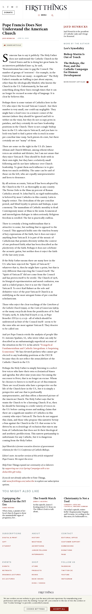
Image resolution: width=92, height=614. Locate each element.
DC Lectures (8, 579)
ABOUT (36, 533)
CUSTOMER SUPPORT (70, 542)
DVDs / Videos (38, 583)
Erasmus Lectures (11, 574)
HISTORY (36, 537)
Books (35, 574)
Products (37, 570)
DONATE (8, 12)
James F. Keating (40, 501)
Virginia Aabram (80, 506)
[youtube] (12, 7)
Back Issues (37, 579)
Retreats (7, 570)
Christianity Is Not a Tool (76, 500)
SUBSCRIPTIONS (11, 533)
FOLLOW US (68, 562)
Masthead (37, 542)
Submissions (67, 546)
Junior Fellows (39, 550)
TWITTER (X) (67, 570)
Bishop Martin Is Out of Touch (74, 55)
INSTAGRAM (66, 579)
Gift (4, 542)
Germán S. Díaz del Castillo (72, 505)
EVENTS (6, 562)
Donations (66, 550)
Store (35, 566)
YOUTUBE (65, 574)
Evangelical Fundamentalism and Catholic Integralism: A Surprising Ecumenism (30, 348)
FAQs (63, 554)
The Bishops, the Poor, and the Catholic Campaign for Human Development (76, 69)
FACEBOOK (66, 566)
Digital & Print (9, 537)
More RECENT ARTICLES (74, 82)
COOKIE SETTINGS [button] (36, 609)
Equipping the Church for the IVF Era (14, 501)
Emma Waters (8, 507)
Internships (38, 554)
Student (6, 546)
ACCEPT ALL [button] (59, 609)
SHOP (35, 562)
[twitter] (3, 7)
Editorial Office (69, 537)
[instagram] (17, 7)
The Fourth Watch (44, 498)
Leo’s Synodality (74, 48)
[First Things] (46, 7)
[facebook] (8, 7)
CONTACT (67, 533)
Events (5, 566)
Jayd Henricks (8, 38)
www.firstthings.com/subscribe (20, 481)
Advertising (38, 546)
